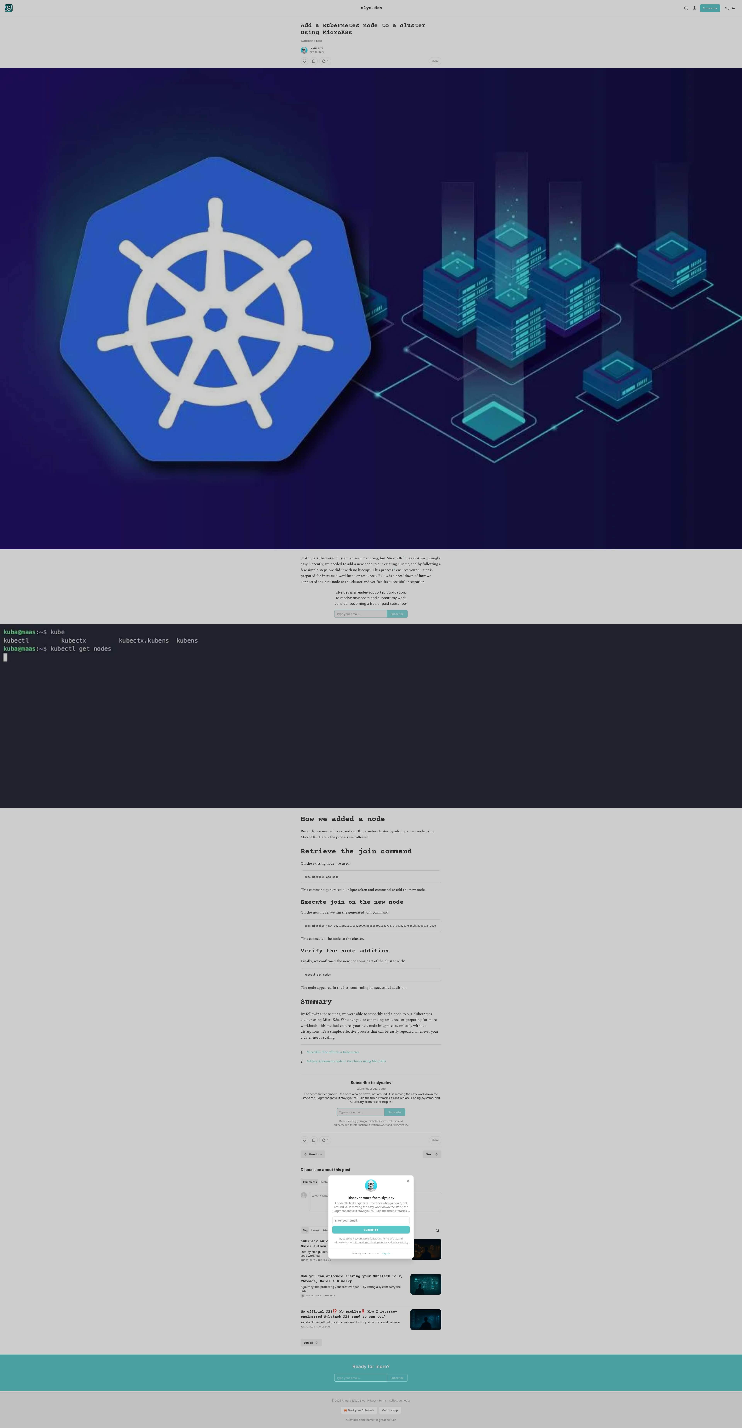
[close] (408, 1181)
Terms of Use (389, 1238)
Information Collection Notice (370, 1242)
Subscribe (371, 1230)
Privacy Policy (400, 1242)
